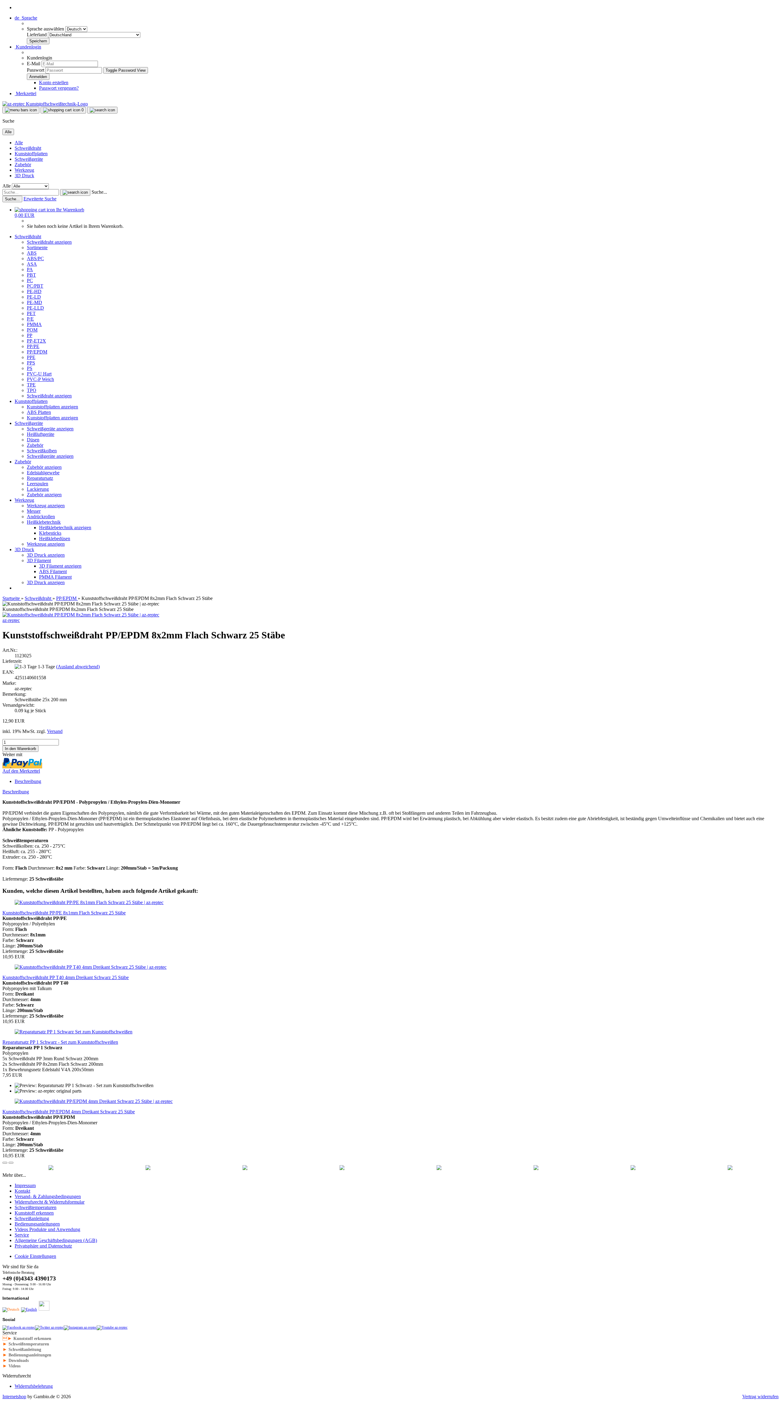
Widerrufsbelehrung (34, 1386)
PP (29, 335)
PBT (31, 275)
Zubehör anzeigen (44, 467)
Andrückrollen (41, 516)
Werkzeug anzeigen (46, 505)
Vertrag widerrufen (760, 1396)
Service (22, 1234)
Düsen (33, 439)
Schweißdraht (28, 148)
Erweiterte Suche (39, 198)
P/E (30, 318)
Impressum (25, 1185)
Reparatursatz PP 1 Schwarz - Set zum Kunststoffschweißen (60, 1042)
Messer (34, 511)
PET (31, 313)
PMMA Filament (55, 577)
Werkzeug (24, 170)
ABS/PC (35, 258)
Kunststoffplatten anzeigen (52, 406)
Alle (19, 142)
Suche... (99, 192)
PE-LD (34, 297)
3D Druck (24, 175)
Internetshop (14, 1396)
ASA (32, 264)
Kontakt (22, 1191)
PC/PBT (35, 286)
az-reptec (11, 620)
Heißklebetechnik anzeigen (65, 527)
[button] (26, 17)
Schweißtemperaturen (35, 1207)
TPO (31, 390)
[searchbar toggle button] (102, 110)
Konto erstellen (53, 82)
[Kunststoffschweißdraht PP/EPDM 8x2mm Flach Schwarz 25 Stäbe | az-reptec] (80, 614)
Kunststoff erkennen (34, 1212)
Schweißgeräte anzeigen (50, 428)
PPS (31, 362)
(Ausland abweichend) (78, 666)
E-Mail (33, 63)
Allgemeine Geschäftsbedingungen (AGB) (56, 1240)
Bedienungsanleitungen (37, 1223)
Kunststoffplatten (31, 153)
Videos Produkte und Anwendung (47, 1229)
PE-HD (34, 291)
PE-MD (34, 302)
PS (29, 368)
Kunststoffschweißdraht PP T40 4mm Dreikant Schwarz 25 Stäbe (65, 977)
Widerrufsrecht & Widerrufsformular (50, 1202)
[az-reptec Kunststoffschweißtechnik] (45, 103)
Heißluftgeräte (40, 434)
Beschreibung (28, 781)
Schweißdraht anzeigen (49, 242)
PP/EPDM (37, 351)
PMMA (34, 324)
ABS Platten (39, 412)
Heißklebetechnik (44, 522)
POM (32, 329)
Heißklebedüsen (54, 538)
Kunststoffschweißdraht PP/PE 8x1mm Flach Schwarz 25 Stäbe (64, 912)
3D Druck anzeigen (46, 555)
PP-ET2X (36, 340)
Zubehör (23, 164)
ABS (32, 253)
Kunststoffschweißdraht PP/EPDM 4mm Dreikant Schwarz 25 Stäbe (68, 1111)
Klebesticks (50, 533)
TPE (31, 384)
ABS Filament (53, 571)
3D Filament (39, 560)
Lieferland (37, 34)
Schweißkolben (42, 450)
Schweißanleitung (32, 1218)
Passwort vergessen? (59, 88)
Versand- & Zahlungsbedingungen (48, 1196)
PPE (31, 357)
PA (30, 269)
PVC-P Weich (40, 379)
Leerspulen (37, 483)
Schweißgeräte (29, 159)
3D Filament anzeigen (60, 566)
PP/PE (33, 346)
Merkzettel (25, 93)
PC (30, 280)
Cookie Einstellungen (35, 1256)
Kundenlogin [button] (28, 46)
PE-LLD (35, 308)
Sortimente (37, 247)
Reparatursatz (40, 478)
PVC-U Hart (39, 373)
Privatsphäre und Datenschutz (43, 1245)
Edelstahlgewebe (43, 472)
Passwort (35, 70)
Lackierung (38, 489)
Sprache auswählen (46, 28)
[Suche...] (75, 192)
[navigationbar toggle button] (20, 110)
